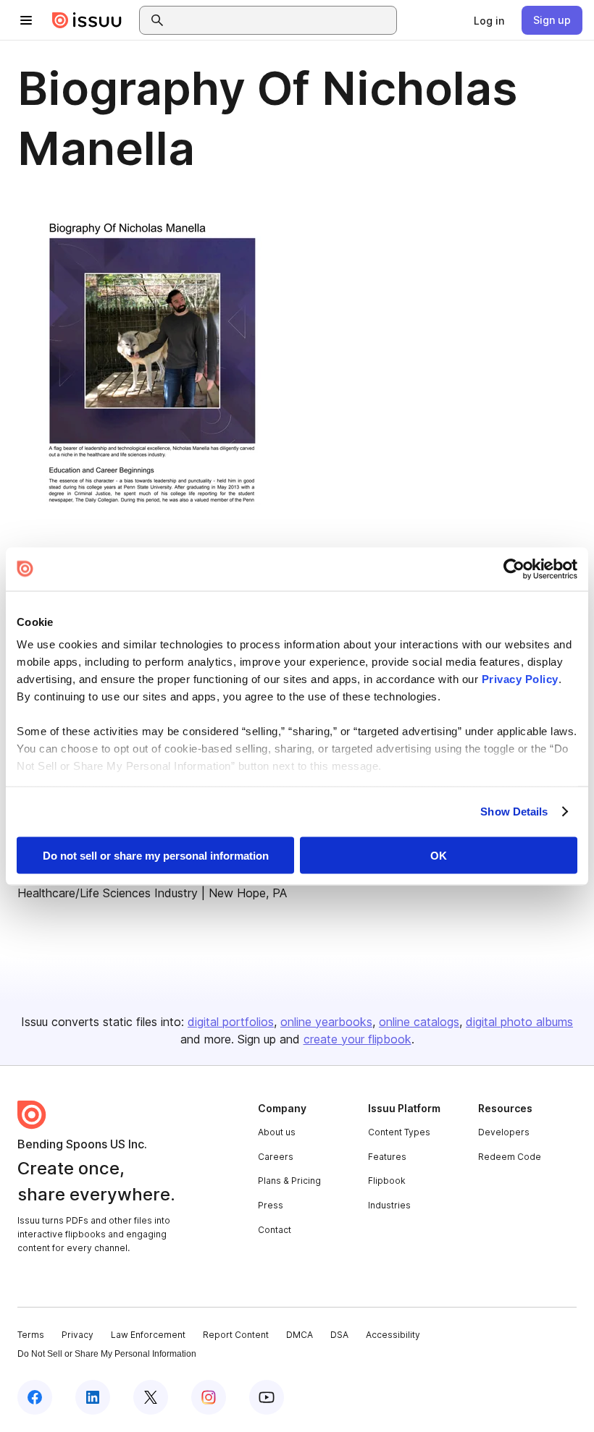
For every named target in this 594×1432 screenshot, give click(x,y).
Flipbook (387, 1180)
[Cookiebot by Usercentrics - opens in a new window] (514, 569)
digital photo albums (519, 1021)
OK (438, 855)
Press (270, 1205)
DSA (339, 1334)
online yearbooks (326, 1021)
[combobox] (281, 20)
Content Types (399, 1132)
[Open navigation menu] (26, 20)
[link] (489, 20)
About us (277, 1132)
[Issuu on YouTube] (266, 1397)
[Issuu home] (86, 20)
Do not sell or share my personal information (156, 855)
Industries (389, 1205)
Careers (275, 1156)
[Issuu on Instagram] (208, 1397)
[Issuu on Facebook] (34, 1397)
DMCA (299, 1334)
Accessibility (393, 1334)
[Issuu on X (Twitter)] (150, 1397)
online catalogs (419, 1021)
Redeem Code (509, 1156)
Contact (274, 1229)
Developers (504, 1132)
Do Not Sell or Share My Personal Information (106, 1354)
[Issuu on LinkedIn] (92, 1397)
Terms (30, 1334)
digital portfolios (231, 1021)
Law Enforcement (148, 1334)
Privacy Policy (520, 679)
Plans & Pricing (289, 1180)
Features (387, 1156)
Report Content (236, 1334)
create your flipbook (357, 1039)
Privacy (77, 1334)
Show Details (514, 811)
